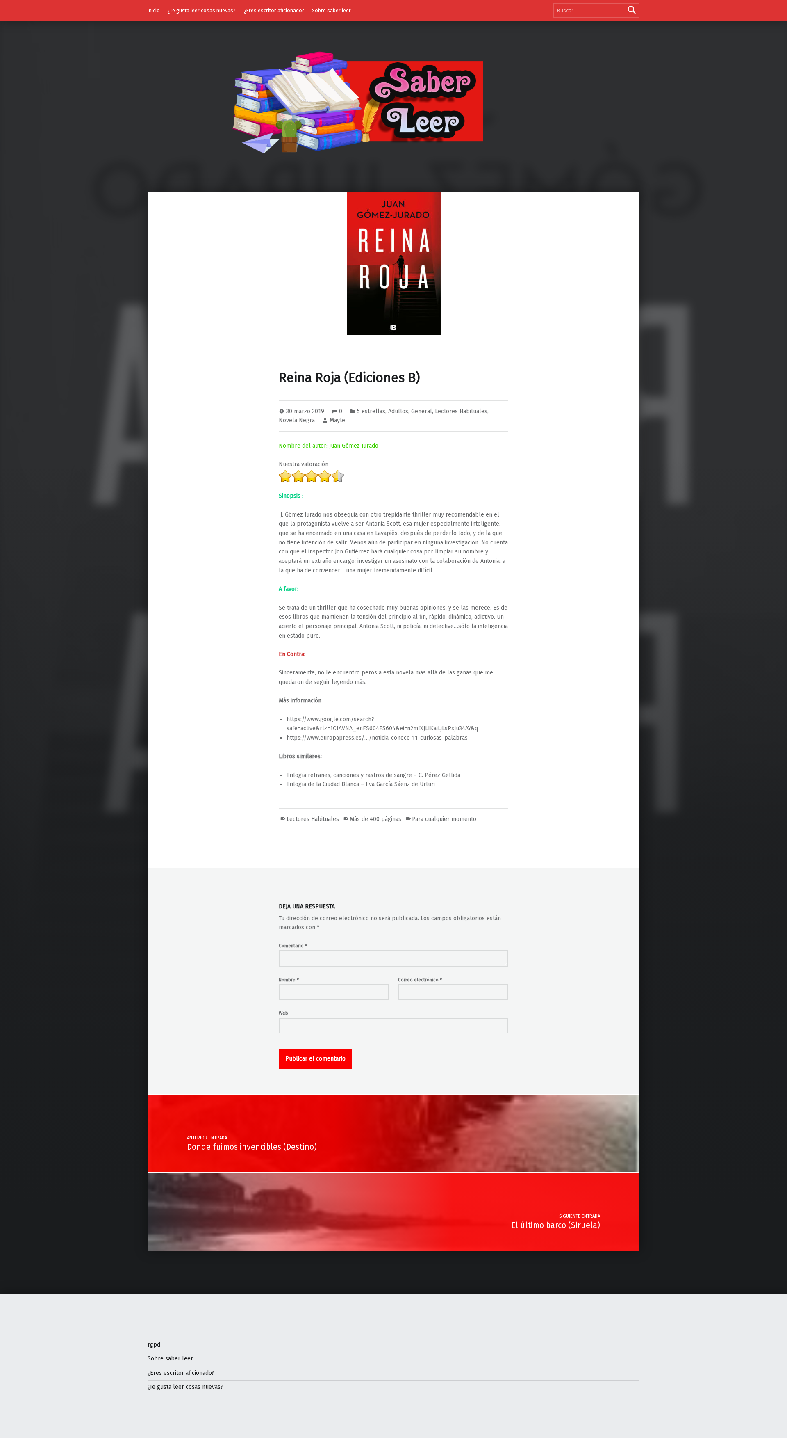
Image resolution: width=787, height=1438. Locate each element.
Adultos (398, 411)
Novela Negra (297, 420)
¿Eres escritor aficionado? (274, 10)
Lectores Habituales (461, 411)
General (421, 411)
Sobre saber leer (331, 10)
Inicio (154, 10)
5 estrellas (371, 411)
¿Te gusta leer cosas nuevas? (202, 10)
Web (283, 1013)
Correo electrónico (420, 980)
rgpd (154, 1344)
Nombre (289, 980)
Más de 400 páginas (375, 819)
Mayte (337, 420)
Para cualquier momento (444, 819)
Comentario (293, 946)
